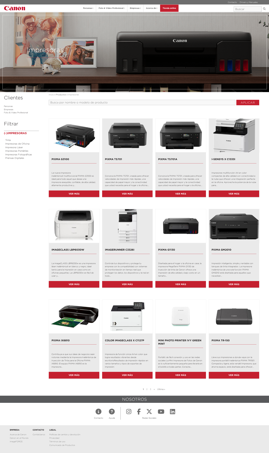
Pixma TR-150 (221, 340)
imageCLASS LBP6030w (68, 249)
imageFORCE (16, 441)
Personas (87, 8)
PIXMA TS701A (167, 159)
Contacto (232, 2)
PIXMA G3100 (60, 159)
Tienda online (169, 8)
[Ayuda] (112, 411)
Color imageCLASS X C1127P (124, 340)
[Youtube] (161, 411)
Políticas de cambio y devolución (64, 434)
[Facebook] (139, 411)
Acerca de (151, 8)
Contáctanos (39, 434)
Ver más (74, 193)
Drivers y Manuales (249, 2)
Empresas (134, 8)
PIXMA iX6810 (61, 340)
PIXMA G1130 (166, 249)
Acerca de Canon (18, 434)
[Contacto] (98, 411)
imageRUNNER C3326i (119, 249)
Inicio (51, 94)
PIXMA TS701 (113, 159)
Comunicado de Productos (62, 445)
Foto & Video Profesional (111, 8)
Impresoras (73, 94)
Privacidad (54, 438)
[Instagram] (128, 411)
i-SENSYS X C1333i (223, 159)
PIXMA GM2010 (221, 249)
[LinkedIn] (172, 411)
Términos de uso (57, 441)
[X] (149, 411)
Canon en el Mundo (19, 438)
